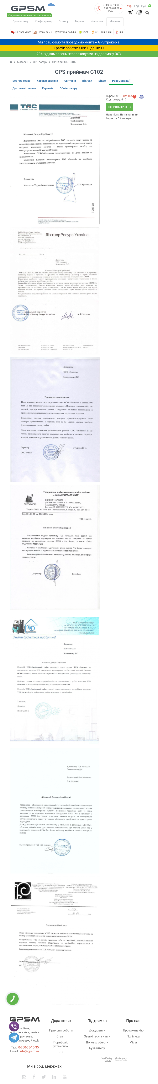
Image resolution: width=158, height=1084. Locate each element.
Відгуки (87, 80)
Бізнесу (63, 21)
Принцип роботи (61, 1030)
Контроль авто (23, 32)
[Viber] (14, 1026)
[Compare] (139, 12)
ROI (61, 1052)
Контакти (97, 21)
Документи (97, 1030)
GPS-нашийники (103, 32)
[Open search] (147, 13)
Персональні (45, 32)
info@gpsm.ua (29, 1051)
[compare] (141, 97)
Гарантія (47, 88)
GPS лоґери (40, 62)
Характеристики (47, 80)
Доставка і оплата (24, 88)
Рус (143, 6)
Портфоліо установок (60, 1044)
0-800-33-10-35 (111, 4)
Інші (121, 32)
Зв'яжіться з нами (97, 1036)
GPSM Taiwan (128, 96)
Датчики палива (67, 32)
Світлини (70, 80)
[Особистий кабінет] (149, 5)
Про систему (21, 21)
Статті (61, 1036)
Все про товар (21, 80)
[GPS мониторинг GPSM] (31, 9)
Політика (133, 1036)
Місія (133, 1042)
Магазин (114, 21)
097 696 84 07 (111, 8)
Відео (102, 80)
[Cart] (131, 12)
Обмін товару (68, 88)
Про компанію (133, 1030)
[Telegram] (14, 1037)
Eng (136, 6)
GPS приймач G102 (64, 62)
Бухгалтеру (97, 1048)
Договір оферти (97, 1042)
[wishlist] (134, 97)
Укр (129, 6)
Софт (85, 32)
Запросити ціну (119, 107)
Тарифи (79, 21)
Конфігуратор (43, 21)
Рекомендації (121, 80)
